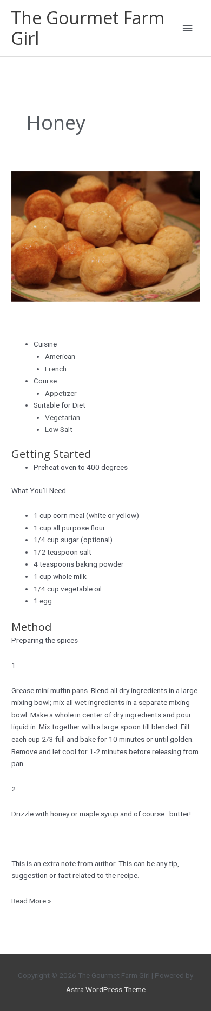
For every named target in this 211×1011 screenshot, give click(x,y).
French (56, 368)
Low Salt (58, 429)
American (60, 356)
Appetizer (61, 393)
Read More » (31, 900)
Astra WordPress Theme (106, 989)
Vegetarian (62, 417)
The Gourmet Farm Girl (87, 28)
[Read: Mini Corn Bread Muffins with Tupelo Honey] (105, 235)
